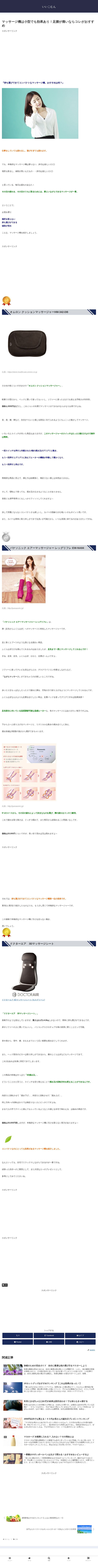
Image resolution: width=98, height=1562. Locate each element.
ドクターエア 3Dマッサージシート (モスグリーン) (23, 1000)
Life (6, 1285)
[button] (80, 1342)
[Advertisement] (22, 52)
